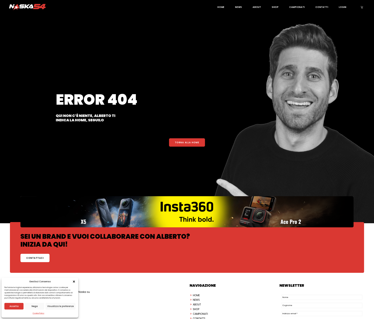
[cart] (361, 7)
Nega (35, 306)
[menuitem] (220, 7)
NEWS (238, 7)
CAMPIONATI (297, 7)
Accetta (14, 306)
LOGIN (342, 7)
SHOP (275, 7)
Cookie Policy (38, 313)
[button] (73, 281)
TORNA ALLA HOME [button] (187, 142)
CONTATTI (321, 7)
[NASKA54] (27, 7)
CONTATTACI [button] (35, 257)
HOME (220, 7)
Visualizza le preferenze (60, 306)
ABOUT (257, 7)
